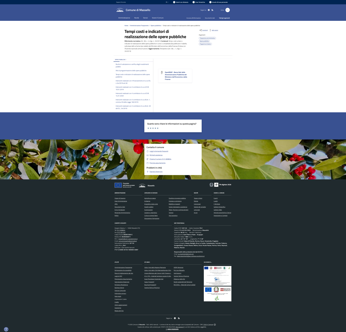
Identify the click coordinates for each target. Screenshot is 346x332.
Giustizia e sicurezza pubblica (177, 198)
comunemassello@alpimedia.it (128, 241)
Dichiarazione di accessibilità (123, 270)
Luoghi (216, 201)
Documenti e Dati (120, 207)
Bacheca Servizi (119, 288)
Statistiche (118, 308)
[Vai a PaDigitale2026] (220, 184)
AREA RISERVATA (173, 329)
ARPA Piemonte (178, 267)
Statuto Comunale (120, 290)
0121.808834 (121, 230)
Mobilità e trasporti (174, 204)
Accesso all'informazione (194, 18)
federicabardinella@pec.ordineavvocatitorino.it (191, 256)
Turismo (171, 213)
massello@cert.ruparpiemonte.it (128, 239)
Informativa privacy (120, 293)
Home (126, 25)
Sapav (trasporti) (149, 282)
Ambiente (147, 201)
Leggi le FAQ (118, 276)
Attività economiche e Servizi (222, 213)
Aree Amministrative (121, 201)
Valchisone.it (177, 273)
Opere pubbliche (156, 25)
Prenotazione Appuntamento (123, 279)
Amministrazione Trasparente (139, 25)
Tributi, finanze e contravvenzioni (178, 210)
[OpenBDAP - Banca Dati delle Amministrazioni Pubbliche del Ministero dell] (161, 72)
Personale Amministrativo (122, 213)
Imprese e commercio (175, 201)
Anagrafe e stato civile (151, 204)
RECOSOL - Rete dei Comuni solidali (184, 285)
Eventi (216, 198)
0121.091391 (121, 232)
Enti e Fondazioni (120, 210)
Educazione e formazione (151, 218)
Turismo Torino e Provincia (152, 288)
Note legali (118, 296)
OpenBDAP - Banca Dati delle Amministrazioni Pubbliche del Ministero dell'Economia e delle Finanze (176, 75)
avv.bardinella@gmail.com (186, 254)
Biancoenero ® (180, 327)
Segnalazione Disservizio (122, 282)
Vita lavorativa (173, 215)
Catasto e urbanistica (150, 213)
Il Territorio (217, 204)
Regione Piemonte (121, 2)
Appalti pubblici (148, 207)
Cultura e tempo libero (151, 215)
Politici (116, 215)
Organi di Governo (120, 198)
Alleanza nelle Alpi (179, 279)
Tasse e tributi (198, 198)
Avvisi (195, 213)
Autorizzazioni (148, 210)
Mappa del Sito (119, 311)
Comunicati (197, 204)
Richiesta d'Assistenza (121, 285)
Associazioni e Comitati (220, 215)
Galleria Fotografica (219, 207)
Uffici (116, 204)
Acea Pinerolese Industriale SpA (153, 279)
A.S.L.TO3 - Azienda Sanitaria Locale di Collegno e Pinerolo (161, 276)
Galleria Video (218, 210)
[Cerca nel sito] (227, 10)
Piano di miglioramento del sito (124, 273)
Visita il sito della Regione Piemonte (155, 267)
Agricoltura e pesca (150, 198)
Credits (117, 302)
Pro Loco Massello (179, 270)
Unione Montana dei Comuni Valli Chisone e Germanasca (161, 273)
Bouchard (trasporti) (150, 285)
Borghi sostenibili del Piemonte (183, 282)
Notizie (196, 201)
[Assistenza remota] (215, 324)
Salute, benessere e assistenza (178, 207)
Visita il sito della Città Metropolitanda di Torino (158, 270)
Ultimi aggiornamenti (121, 305)
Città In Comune (208, 324)
